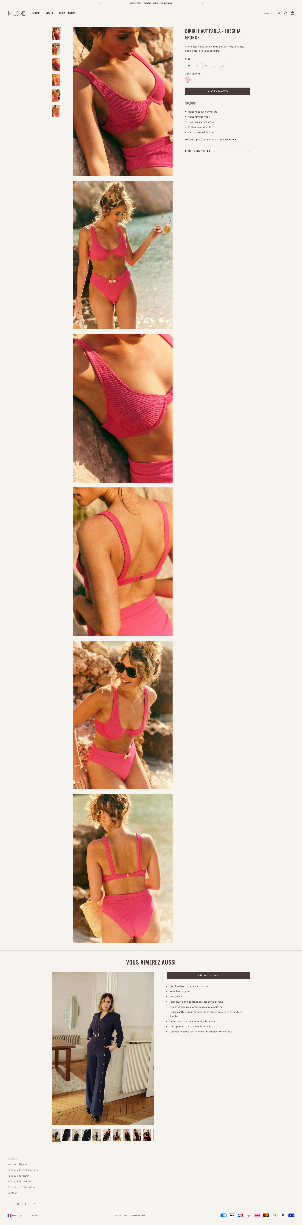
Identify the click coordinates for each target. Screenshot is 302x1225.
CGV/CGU (13, 1158)
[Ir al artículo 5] (56, 95)
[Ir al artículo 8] (126, 1135)
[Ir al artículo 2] (56, 49)
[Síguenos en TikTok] (33, 1204)
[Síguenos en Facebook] (9, 1204)
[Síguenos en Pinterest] (25, 1204)
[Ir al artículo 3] (56, 64)
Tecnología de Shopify (137, 1215)
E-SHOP (35, 13)
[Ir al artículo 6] (56, 110)
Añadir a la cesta (217, 91)
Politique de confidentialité (23, 1169)
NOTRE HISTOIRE (67, 13)
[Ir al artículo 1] (56, 33)
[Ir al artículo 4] (56, 80)
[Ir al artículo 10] (147, 1135)
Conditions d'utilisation (21, 1187)
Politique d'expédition (20, 1181)
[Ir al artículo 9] (136, 1135)
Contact (12, 1192)
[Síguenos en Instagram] (17, 1204)
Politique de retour (18, 1175)
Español (266, 13)
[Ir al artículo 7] (116, 1135)
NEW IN (49, 13)
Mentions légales (17, 1164)
